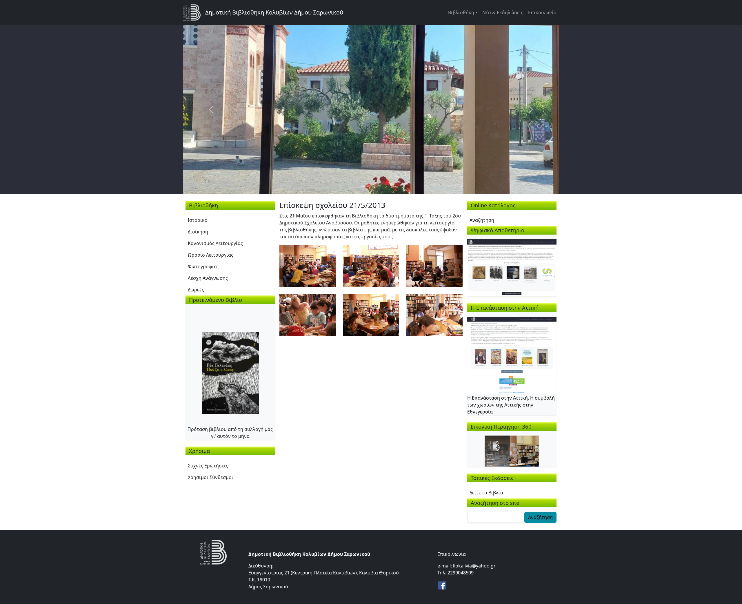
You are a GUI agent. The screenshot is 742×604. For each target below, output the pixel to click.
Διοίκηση (198, 231)
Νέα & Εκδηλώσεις (502, 12)
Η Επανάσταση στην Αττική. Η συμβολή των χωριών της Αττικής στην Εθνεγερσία (511, 405)
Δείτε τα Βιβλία (486, 492)
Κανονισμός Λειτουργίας (215, 243)
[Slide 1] (365, 186)
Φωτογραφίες (203, 266)
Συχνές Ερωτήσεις (208, 465)
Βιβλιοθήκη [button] (461, 12)
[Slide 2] (376, 186)
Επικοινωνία (542, 12)
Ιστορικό (198, 220)
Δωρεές (196, 289)
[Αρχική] (194, 12)
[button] (307, 265)
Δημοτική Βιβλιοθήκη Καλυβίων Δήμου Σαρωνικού (274, 12)
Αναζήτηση (482, 220)
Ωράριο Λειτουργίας (210, 255)
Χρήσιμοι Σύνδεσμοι (210, 477)
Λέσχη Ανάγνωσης (208, 278)
